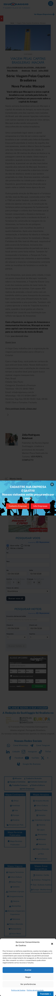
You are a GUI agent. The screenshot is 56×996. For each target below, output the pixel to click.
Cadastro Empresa (18, 506)
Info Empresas (40, 506)
